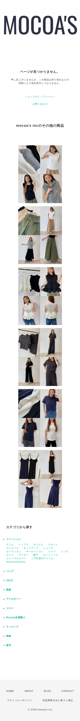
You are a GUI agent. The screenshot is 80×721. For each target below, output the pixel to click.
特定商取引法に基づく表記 (58, 700)
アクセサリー (13, 599)
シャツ (52, 551)
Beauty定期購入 (15, 617)
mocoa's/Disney (16, 562)
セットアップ (31, 548)
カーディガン (13, 551)
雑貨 (8, 589)
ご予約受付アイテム (42, 558)
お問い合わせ (40, 104)
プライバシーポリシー (19, 700)
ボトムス (38, 544)
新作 (8, 645)
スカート (53, 544)
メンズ (64, 551)
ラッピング (12, 626)
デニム (10, 544)
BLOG (47, 691)
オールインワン (35, 551)
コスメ (10, 608)
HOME (10, 691)
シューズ (48, 548)
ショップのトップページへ (40, 96)
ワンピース (12, 548)
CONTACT (68, 691)
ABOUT (28, 691)
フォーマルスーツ (16, 558)
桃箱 (8, 636)
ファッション (13, 539)
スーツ (10, 555)
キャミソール (50, 555)
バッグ (10, 571)
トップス (23, 544)
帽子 (35, 555)
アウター (23, 555)
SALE (9, 580)
